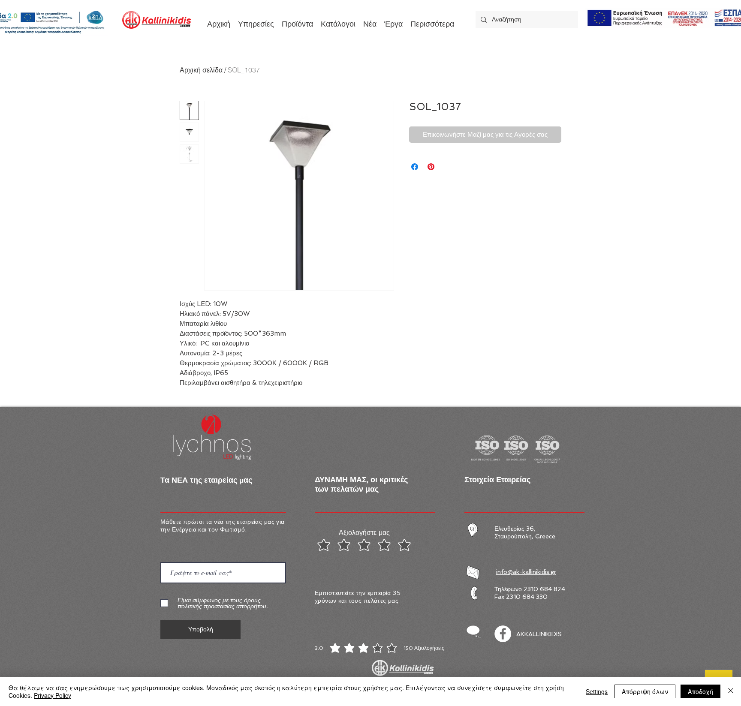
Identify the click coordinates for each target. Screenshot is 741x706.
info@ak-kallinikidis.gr (526, 571)
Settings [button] (597, 691)
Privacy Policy (52, 695)
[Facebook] (502, 633)
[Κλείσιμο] (731, 691)
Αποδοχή (700, 691)
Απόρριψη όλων (645, 691)
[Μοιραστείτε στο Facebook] (415, 167)
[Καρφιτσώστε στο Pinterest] (431, 167)
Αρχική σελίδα (201, 70)
